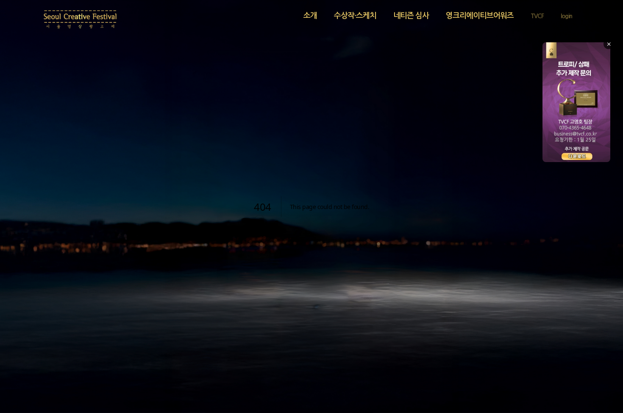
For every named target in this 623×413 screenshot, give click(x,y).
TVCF (537, 16)
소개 (310, 15)
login (566, 16)
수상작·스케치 (355, 15)
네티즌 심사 (411, 15)
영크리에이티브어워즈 (480, 15)
